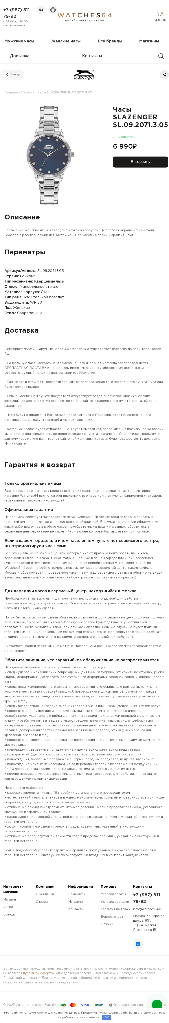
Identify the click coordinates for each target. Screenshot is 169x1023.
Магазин (28, 92)
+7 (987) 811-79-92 (17, 13)
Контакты (92, 56)
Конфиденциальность (129, 1005)
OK (107, 1017)
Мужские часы (19, 41)
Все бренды (110, 41)
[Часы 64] (84, 17)
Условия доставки (115, 902)
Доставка (19, 56)
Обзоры (107, 924)
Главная (11, 92)
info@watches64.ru (147, 909)
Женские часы (66, 41)
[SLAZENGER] (84, 75)
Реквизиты (76, 894)
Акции (8, 907)
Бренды (9, 914)
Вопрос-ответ (112, 916)
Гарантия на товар (115, 909)
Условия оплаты (113, 894)
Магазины (149, 41)
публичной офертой (39, 973)
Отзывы (42, 902)
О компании (45, 894)
